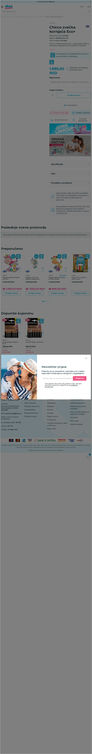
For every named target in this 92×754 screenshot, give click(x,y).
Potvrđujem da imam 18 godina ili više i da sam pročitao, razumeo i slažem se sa (63, 385)
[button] (86, 358)
